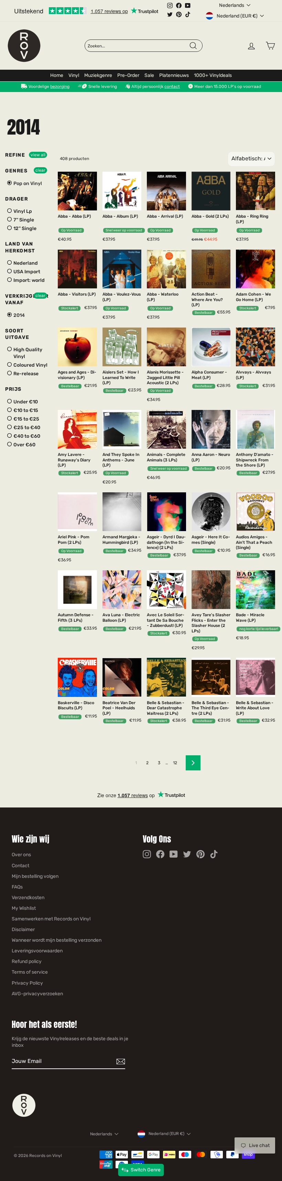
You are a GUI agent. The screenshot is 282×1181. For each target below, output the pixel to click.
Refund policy (27, 961)
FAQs (17, 887)
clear (40, 170)
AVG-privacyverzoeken (37, 994)
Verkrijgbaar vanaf (26, 299)
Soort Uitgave (17, 334)
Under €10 (25, 402)
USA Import (26, 272)
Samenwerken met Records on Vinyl (51, 919)
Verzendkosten (28, 898)
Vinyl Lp (22, 211)
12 (175, 762)
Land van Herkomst (20, 247)
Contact (20, 866)
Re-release (25, 374)
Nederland (25, 263)
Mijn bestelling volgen (35, 876)
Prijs (13, 389)
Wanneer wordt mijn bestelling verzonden (56, 940)
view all (38, 154)
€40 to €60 (26, 436)
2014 (18, 315)
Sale (149, 75)
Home (56, 75)
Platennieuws (174, 75)
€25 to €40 (26, 428)
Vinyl (73, 75)
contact (172, 86)
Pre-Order (128, 75)
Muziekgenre (98, 75)
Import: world (28, 281)
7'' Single (23, 220)
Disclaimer (23, 929)
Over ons (21, 855)
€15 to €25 (25, 419)
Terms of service (30, 972)
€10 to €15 (25, 410)
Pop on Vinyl (27, 183)
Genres (16, 171)
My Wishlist (24, 908)
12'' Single (24, 228)
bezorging (59, 86)
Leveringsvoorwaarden (37, 951)
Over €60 (23, 445)
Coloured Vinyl (29, 365)
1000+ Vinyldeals (213, 75)
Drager (16, 199)
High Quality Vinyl (27, 353)
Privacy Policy (27, 983)
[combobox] (138, 46)
